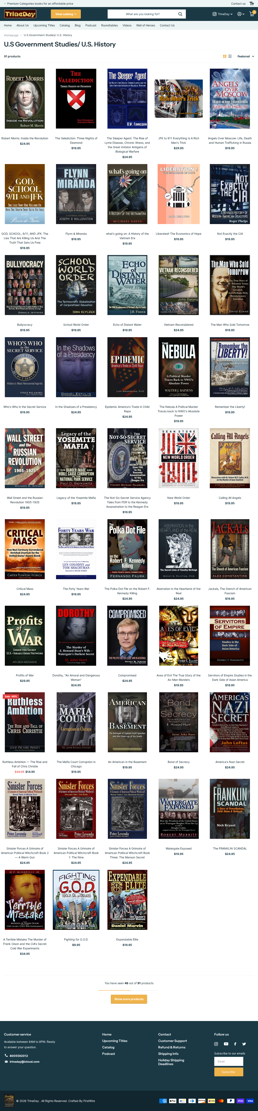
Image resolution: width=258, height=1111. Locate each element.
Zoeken (180, 14)
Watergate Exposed (179, 848)
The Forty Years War (76, 588)
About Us (23, 25)
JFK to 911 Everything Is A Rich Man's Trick (178, 140)
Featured (244, 56)
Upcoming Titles (44, 25)
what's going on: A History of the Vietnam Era (127, 236)
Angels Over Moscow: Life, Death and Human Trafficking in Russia (230, 140)
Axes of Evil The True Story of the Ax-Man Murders (179, 677)
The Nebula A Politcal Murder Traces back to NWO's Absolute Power (179, 411)
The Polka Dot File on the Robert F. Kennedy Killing (127, 591)
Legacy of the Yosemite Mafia (76, 497)
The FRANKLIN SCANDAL (230, 848)
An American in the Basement (127, 762)
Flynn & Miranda (76, 233)
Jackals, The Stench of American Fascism (230, 591)
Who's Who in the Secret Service (24, 406)
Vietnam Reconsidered (179, 324)
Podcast (108, 1054)
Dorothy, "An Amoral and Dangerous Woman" (76, 677)
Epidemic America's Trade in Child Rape (127, 409)
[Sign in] (240, 14)
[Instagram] (216, 1044)
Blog (78, 25)
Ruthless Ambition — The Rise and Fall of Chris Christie (24, 764)
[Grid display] (224, 56)
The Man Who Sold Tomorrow (230, 324)
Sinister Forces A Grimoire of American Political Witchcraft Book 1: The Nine (76, 853)
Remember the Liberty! (230, 406)
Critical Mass (25, 588)
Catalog (65, 25)
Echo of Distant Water (127, 324)
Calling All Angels (230, 497)
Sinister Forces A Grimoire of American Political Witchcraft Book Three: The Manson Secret (127, 853)
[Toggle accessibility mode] (252, 3)
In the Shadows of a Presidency (76, 406)
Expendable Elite (127, 939)
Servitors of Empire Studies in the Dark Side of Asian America (230, 677)
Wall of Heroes (145, 25)
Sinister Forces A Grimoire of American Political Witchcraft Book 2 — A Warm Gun (25, 853)
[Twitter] (244, 1044)
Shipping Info (168, 1054)
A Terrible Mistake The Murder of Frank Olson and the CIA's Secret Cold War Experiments (25, 944)
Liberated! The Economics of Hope (178, 233)
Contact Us (167, 25)
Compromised (127, 675)
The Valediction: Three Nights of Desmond (76, 140)
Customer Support (172, 1041)
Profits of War (25, 675)
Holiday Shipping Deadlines (171, 1062)
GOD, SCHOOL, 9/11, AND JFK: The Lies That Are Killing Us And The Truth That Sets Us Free (24, 238)
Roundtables (109, 25)
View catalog (64, 14)
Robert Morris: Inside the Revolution (24, 138)
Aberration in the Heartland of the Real (179, 591)
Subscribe (229, 1072)
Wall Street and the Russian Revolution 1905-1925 (25, 500)
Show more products (129, 999)
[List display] (230, 56)
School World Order (76, 324)
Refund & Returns (171, 1047)
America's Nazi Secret (229, 762)
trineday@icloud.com (25, 1061)
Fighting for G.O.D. (76, 939)
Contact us (238, 3)
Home (8, 25)
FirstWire (89, 1101)
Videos (127, 25)
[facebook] (235, 1044)
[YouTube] (226, 1044)
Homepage (11, 35)
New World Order (178, 497)
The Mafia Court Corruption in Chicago (76, 764)
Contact (164, 1034)
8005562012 (19, 1055)
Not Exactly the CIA (230, 233)
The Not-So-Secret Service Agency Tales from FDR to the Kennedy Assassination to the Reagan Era (127, 502)
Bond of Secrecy (179, 762)
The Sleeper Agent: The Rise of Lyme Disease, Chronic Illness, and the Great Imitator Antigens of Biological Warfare (127, 144)
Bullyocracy (24, 324)
